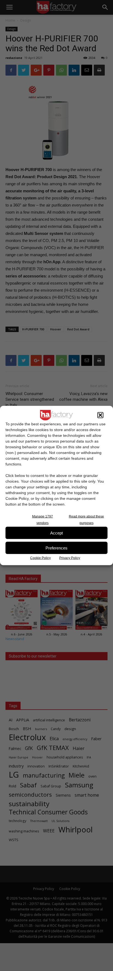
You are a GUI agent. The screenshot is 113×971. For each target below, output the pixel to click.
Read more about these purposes (86, 520)
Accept (56, 532)
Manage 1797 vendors (42, 520)
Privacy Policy (69, 558)
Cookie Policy (40, 558)
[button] (100, 415)
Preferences (56, 547)
